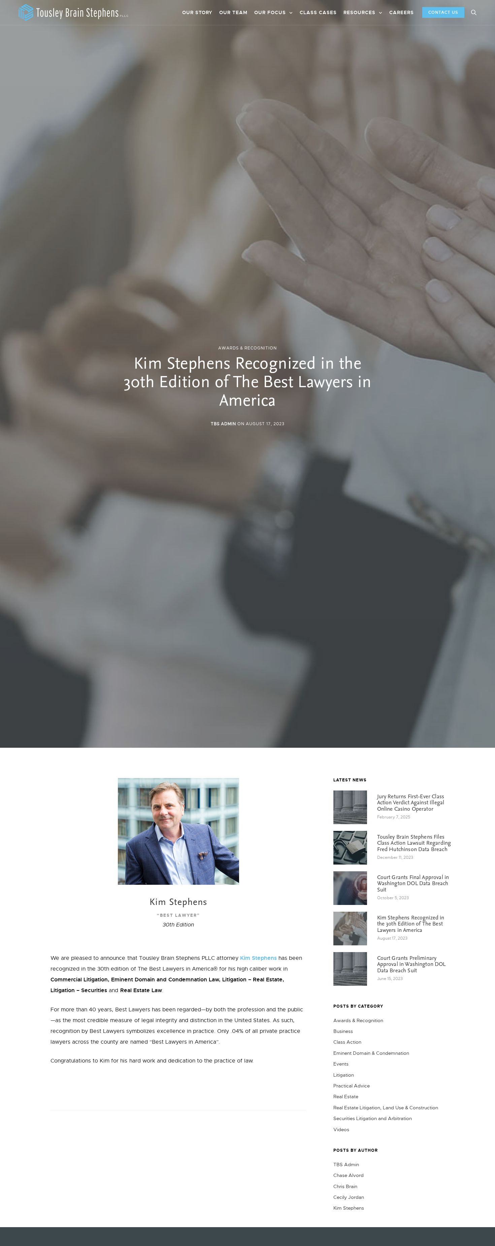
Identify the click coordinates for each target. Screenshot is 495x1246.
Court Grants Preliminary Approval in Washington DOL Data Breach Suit (411, 964)
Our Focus (270, 12)
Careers (401, 12)
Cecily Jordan (348, 1197)
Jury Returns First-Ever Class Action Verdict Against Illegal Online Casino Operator (410, 803)
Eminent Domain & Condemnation (371, 1053)
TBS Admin (223, 424)
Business (343, 1031)
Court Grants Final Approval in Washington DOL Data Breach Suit (413, 884)
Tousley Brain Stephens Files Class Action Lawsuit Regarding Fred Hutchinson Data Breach (414, 843)
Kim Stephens (258, 958)
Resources (359, 12)
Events (341, 1064)
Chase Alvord (348, 1175)
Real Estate (345, 1096)
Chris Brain (345, 1186)
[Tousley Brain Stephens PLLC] (73, 12)
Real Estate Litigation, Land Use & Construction (385, 1108)
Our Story (197, 12)
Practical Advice (351, 1086)
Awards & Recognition (247, 348)
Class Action (347, 1042)
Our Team (233, 12)
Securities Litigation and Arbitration (372, 1118)
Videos (341, 1129)
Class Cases (318, 12)
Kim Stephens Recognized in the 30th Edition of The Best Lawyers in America (410, 924)
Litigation (343, 1075)
